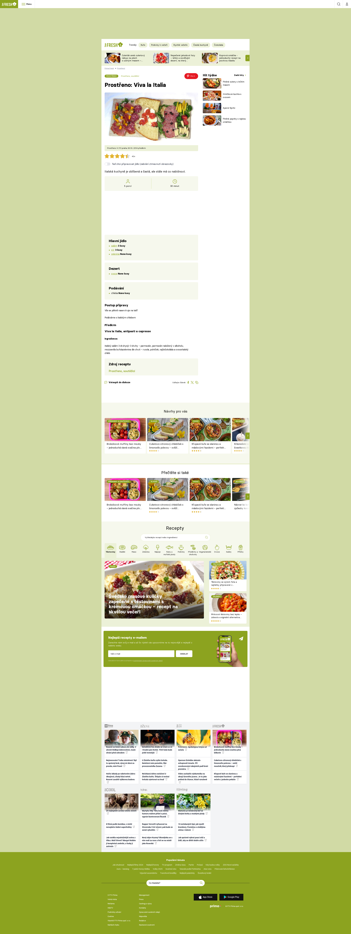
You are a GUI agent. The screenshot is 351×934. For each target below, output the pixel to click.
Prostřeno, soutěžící (130, 76)
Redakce (142, 921)
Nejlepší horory (152, 865)
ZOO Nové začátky (231, 865)
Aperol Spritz (229, 108)
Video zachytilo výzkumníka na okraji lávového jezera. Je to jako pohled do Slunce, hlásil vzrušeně (192, 777)
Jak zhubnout (118, 865)
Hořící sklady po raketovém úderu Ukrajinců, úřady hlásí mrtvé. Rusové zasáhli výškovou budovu (120, 777)
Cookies (111, 916)
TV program (167, 865)
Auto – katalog (123, 869)
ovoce (114, 273)
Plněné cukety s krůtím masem (233, 83)
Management (144, 895)
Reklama (111, 904)
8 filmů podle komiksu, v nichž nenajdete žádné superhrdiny (119, 825)
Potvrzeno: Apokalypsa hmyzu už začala (192, 748)
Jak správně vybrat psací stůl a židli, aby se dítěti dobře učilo (191, 839)
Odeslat (184, 654)
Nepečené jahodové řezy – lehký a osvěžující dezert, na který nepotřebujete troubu (183, 59)
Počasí (200, 865)
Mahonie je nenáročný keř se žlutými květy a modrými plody (191, 812)
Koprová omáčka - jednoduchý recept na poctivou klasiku (229, 58)
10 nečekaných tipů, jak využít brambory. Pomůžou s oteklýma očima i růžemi (191, 827)
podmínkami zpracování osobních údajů (147, 661)
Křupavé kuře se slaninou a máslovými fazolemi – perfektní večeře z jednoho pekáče (209, 445)
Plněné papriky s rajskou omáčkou (234, 120)
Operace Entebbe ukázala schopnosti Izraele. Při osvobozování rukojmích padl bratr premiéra (193, 764)
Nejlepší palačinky (187, 873)
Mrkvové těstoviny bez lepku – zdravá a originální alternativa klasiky (226, 617)
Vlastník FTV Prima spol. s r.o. (119, 921)
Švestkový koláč (204, 873)
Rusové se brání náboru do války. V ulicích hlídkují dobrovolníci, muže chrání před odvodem (121, 750)
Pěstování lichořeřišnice (225, 869)
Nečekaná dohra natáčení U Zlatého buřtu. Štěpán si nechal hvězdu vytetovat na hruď (155, 777)
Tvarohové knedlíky (168, 873)
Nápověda (143, 916)
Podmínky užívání (114, 912)
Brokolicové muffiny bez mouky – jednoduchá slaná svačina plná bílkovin (124, 445)
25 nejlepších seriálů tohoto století (121, 811)
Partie (191, 865)
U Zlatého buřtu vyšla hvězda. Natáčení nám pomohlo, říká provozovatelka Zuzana (155, 763)
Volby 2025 (157, 869)
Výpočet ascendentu (148, 873)
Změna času (180, 865)
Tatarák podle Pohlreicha (190, 869)
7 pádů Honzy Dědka (141, 869)
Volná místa (112, 899)
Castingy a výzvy (145, 904)
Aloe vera (207, 869)
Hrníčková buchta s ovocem (232, 96)
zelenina (115, 254)
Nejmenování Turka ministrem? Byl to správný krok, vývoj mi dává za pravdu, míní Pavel (121, 763)
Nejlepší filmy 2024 (135, 865)
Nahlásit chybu (113, 925)
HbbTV (110, 908)
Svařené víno (170, 869)
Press (141, 899)
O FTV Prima (112, 895)
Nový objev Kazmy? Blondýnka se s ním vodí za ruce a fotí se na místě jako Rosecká (157, 840)
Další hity (239, 75)
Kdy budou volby (213, 865)
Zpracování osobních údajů (149, 912)
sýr (112, 249)
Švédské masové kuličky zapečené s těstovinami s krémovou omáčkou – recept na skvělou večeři (143, 604)
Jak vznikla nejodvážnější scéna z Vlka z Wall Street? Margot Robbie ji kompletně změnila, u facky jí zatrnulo (121, 841)
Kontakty (142, 908)
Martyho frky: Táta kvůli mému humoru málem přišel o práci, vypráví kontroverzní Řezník (155, 814)
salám (114, 245)
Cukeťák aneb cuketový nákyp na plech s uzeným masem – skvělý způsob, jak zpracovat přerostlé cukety (133, 62)
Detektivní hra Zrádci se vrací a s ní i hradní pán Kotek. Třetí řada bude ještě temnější (157, 750)
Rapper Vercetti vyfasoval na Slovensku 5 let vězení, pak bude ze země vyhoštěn (157, 827)
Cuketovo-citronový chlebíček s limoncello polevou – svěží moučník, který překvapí (166, 445)
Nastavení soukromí (147, 925)
